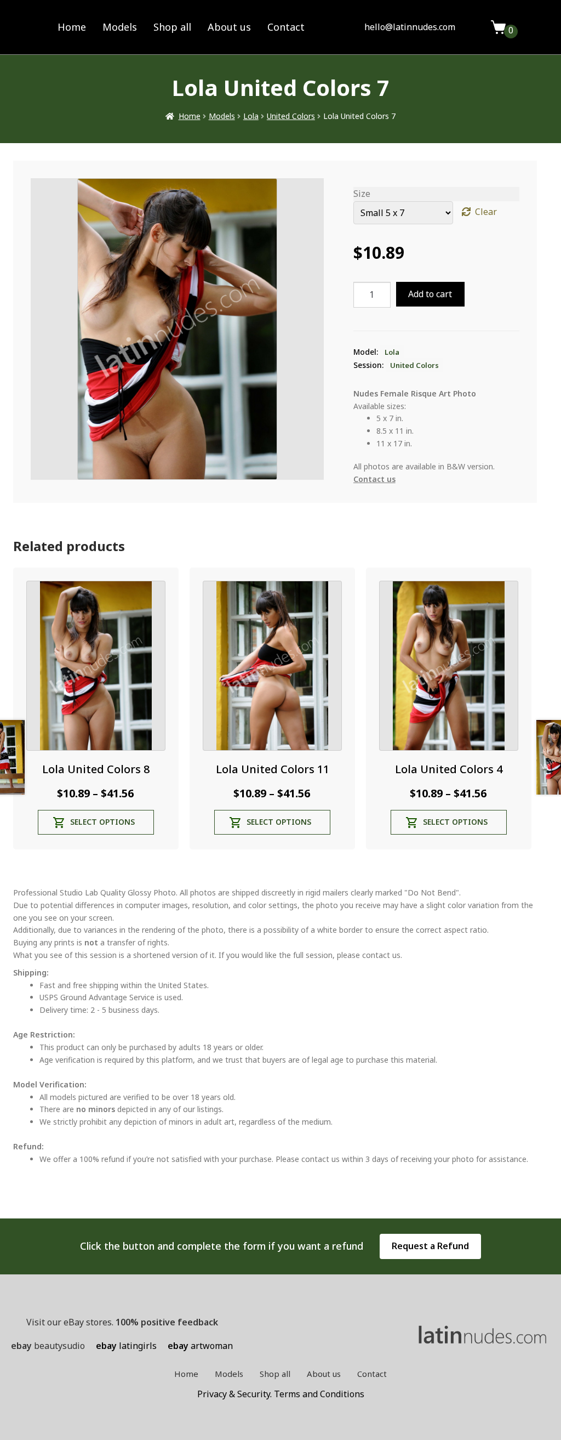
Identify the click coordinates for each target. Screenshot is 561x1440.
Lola (251, 116)
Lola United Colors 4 (448, 769)
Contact (286, 26)
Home (72, 26)
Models (119, 26)
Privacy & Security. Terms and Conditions (280, 1394)
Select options (102, 822)
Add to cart (430, 294)
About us (229, 26)
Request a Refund (430, 1246)
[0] (498, 27)
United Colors (291, 116)
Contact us (374, 479)
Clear (486, 212)
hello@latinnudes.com (409, 27)
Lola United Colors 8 (96, 769)
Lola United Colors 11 (272, 769)
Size (361, 194)
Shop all (172, 26)
